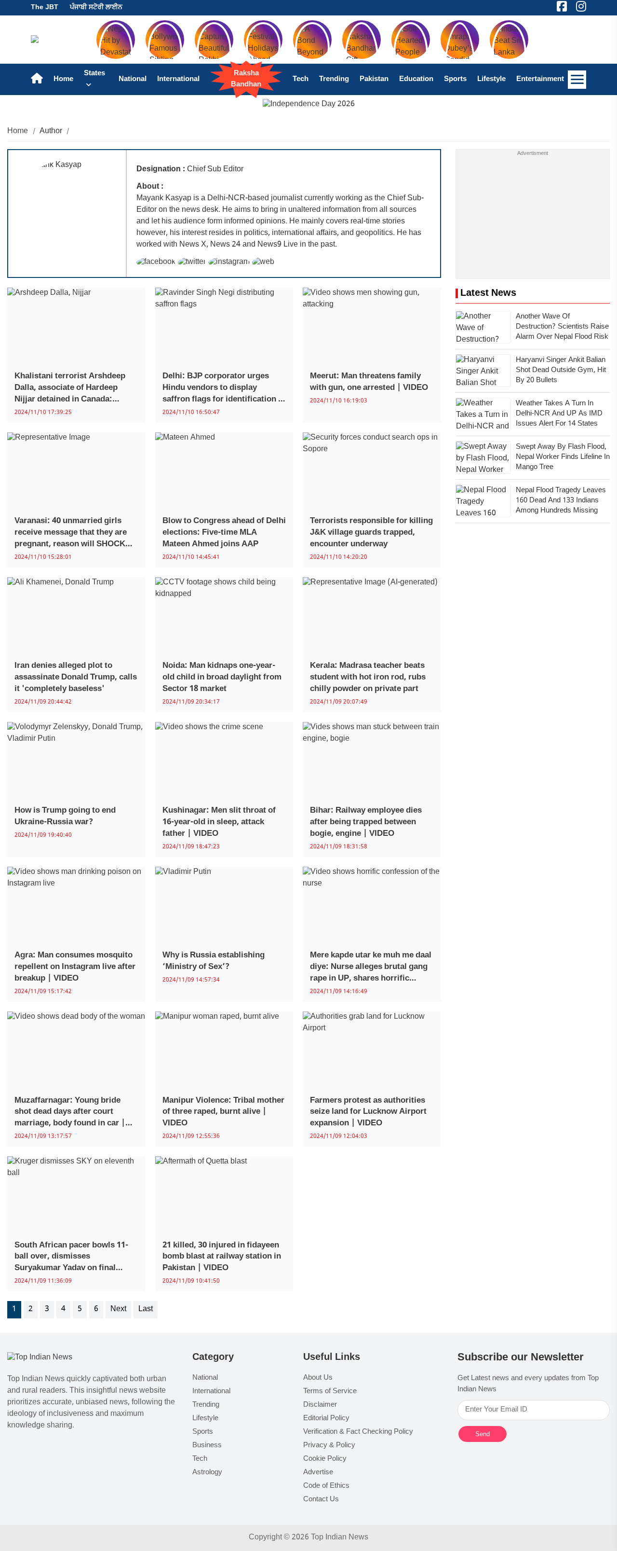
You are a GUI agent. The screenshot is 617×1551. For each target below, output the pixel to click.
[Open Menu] (577, 79)
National (133, 79)
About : (149, 187)
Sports (455, 79)
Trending (334, 79)
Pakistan (374, 79)
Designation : (160, 170)
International (178, 79)
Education (416, 79)
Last (145, 1309)
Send (482, 1434)
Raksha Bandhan (246, 79)
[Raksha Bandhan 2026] (309, 105)
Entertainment (540, 79)
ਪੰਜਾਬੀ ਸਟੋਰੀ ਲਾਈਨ (96, 7)
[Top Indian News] (39, 1358)
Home (63, 79)
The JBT (44, 7)
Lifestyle (491, 79)
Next (118, 1309)
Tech (300, 79)
